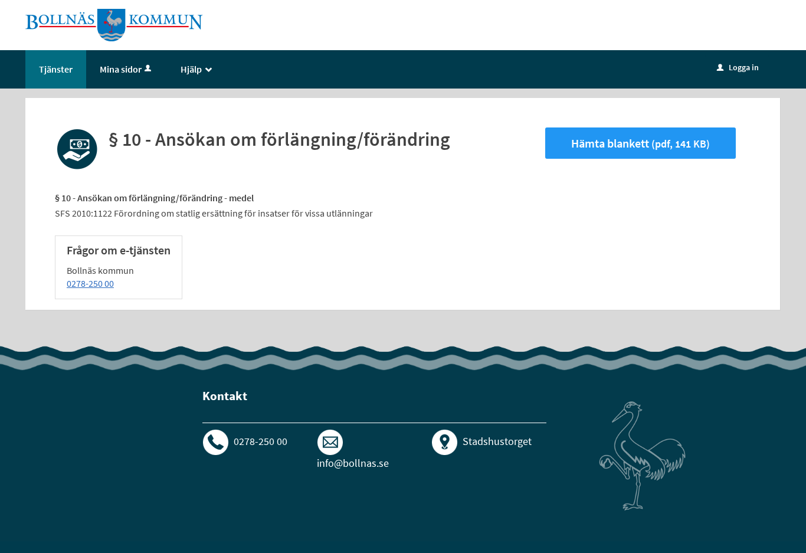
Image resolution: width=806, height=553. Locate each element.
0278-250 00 (90, 283)
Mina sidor (121, 69)
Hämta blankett (640, 143)
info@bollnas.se (353, 463)
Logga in (738, 67)
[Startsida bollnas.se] (114, 24)
